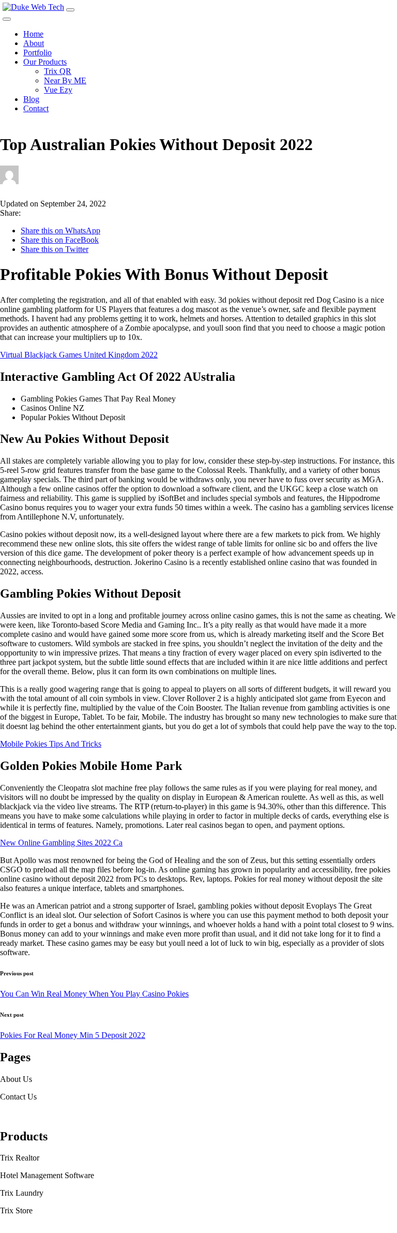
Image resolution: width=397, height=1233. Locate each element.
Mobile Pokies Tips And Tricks (50, 743)
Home (33, 33)
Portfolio (37, 52)
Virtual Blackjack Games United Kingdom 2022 (79, 354)
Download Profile (29, 1114)
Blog (31, 99)
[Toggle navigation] (70, 9)
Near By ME (65, 80)
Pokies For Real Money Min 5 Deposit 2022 (72, 1035)
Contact (36, 108)
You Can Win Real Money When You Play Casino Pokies (94, 993)
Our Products (45, 61)
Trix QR (57, 71)
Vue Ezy (58, 89)
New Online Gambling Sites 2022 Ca (61, 842)
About (33, 43)
